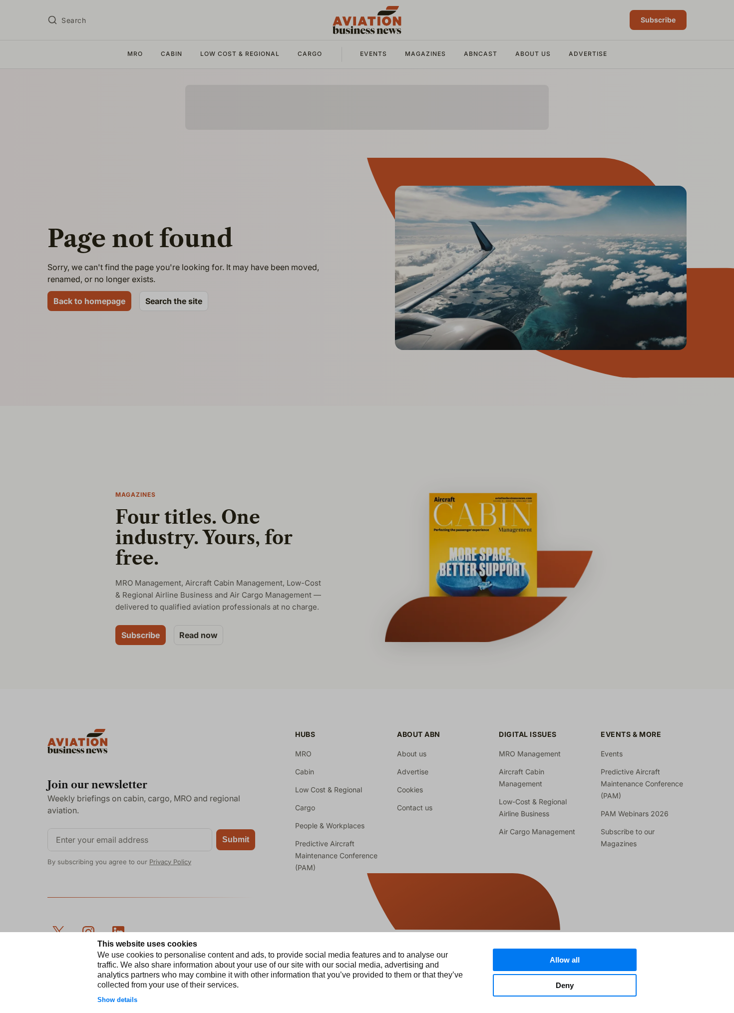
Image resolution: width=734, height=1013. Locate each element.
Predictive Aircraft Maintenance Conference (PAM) (336, 855)
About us (533, 53)
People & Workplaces (330, 825)
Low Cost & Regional (240, 53)
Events (373, 53)
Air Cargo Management (537, 831)
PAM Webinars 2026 (635, 813)
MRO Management (530, 753)
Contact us (414, 807)
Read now (198, 635)
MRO (135, 53)
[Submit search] (52, 20)
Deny (565, 985)
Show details (117, 1000)
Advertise (588, 53)
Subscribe (658, 19)
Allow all (565, 960)
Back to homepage (89, 301)
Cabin (171, 53)
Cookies (410, 789)
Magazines (425, 53)
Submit (235, 839)
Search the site (173, 301)
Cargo (310, 53)
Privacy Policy (170, 862)
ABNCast (480, 53)
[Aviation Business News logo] (367, 20)
